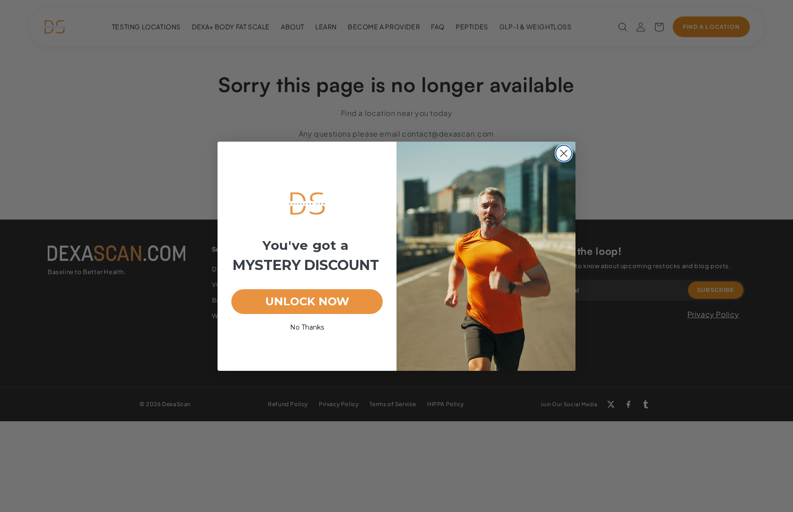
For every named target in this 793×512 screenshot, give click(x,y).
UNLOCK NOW (307, 301)
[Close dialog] (564, 153)
